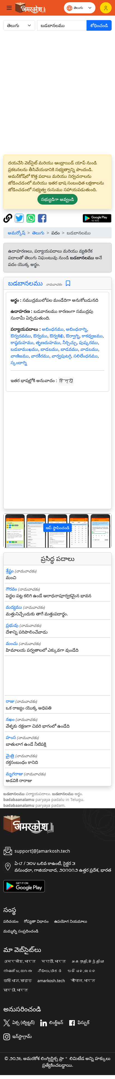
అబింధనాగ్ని (76, 329)
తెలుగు (38, 233)
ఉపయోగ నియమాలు (70, 921)
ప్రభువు (12, 625)
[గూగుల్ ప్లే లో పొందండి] (97, 218)
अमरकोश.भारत (19, 961)
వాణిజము (20, 356)
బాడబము (49, 349)
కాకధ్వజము (92, 336)
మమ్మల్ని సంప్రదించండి (20, 931)
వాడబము (89, 349)
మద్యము (14, 607)
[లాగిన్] (106, 7)
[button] (12, 531)
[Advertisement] (57, 92)
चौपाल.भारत (83, 981)
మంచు (12, 643)
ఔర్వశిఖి (57, 336)
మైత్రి (10, 755)
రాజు (10, 701)
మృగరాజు (14, 774)
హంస (11, 737)
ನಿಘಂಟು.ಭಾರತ (49, 971)
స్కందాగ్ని (19, 362)
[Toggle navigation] (9, 7)
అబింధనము (53, 329)
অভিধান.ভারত (17, 981)
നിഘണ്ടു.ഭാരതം (17, 971)
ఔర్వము (40, 336)
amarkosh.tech (51, 981)
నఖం (10, 719)
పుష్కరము (88, 342)
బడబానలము (25, 283)
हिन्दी (66, 381)
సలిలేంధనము (85, 356)
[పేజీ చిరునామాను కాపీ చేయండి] (8, 218)
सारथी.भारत (15, 990)
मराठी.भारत (53, 961)
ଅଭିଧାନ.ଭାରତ (82, 971)
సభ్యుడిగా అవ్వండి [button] (57, 199)
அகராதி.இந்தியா (87, 961)
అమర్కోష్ (16, 233)
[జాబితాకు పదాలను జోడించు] (68, 283)
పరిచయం (10, 921)
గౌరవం (11, 589)
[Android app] (24, 886)
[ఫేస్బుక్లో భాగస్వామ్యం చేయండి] (42, 218)
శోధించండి (99, 25)
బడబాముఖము (24, 349)
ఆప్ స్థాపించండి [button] (57, 527)
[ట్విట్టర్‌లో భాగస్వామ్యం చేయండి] (20, 218)
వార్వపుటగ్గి (61, 356)
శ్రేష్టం (10, 571)
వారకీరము (40, 356)
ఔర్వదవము (21, 336)
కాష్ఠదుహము (22, 342)
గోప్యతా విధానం (36, 921)
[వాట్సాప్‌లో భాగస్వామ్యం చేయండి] (31, 218)
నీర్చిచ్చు (70, 342)
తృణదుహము (48, 342)
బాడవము (69, 349)
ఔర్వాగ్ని (73, 336)
